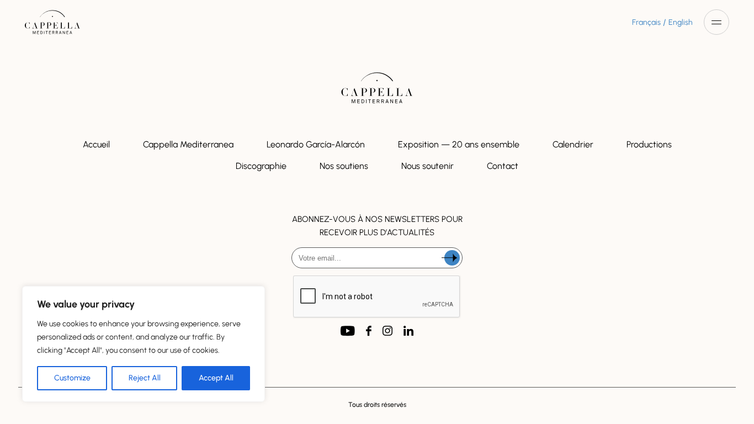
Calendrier (573, 144)
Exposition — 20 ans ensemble (458, 144)
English (680, 22)
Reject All (145, 378)
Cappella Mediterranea (188, 144)
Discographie (261, 166)
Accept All (216, 378)
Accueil (96, 144)
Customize (72, 378)
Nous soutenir (427, 166)
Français (646, 22)
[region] (143, 344)
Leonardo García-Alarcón (316, 144)
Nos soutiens (344, 166)
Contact (502, 166)
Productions (649, 144)
